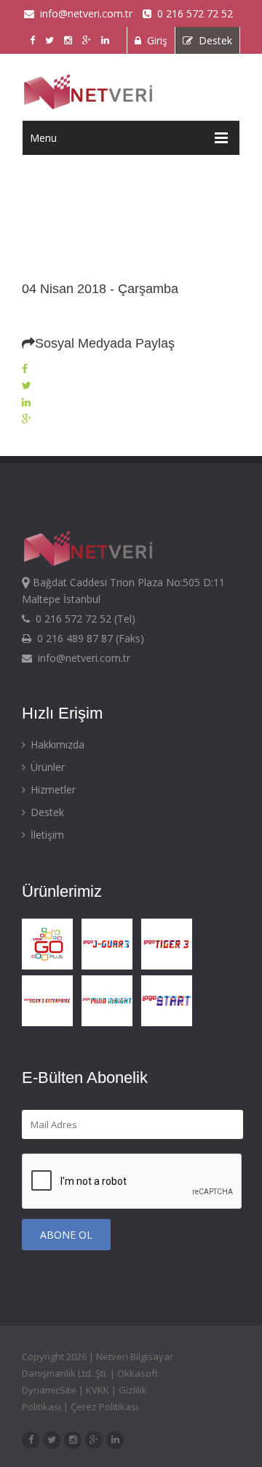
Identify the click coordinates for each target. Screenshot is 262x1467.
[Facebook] (25, 369)
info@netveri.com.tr (83, 13)
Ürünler (46, 767)
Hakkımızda (56, 744)
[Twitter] (26, 385)
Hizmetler (52, 789)
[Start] (169, 1024)
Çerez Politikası (104, 1406)
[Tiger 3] (169, 967)
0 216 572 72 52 (192, 13)
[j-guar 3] (110, 967)
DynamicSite (49, 1389)
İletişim (46, 835)
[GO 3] (50, 967)
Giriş (154, 40)
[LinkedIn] (26, 402)
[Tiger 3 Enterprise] (50, 1024)
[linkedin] (115, 1438)
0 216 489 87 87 (73, 638)
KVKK (97, 1389)
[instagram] (73, 1438)
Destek (212, 40)
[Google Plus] (26, 419)
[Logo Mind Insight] (110, 1024)
